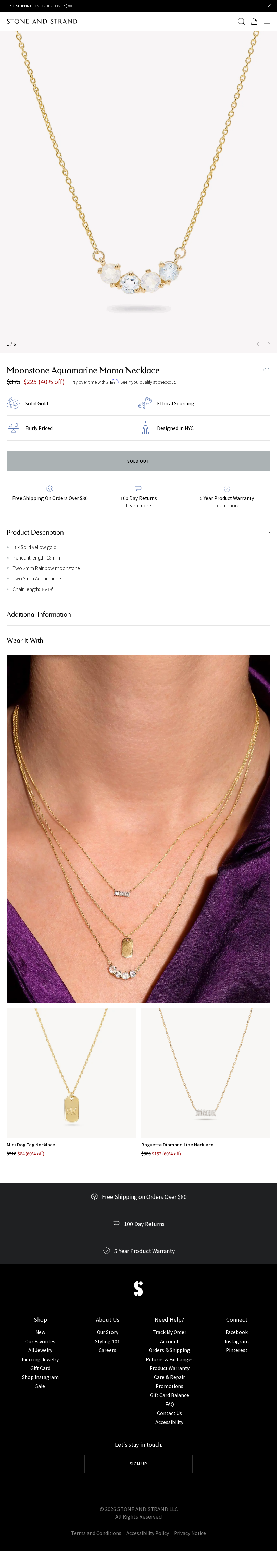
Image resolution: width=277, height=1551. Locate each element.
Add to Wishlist (267, 371)
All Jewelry (40, 1350)
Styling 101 (107, 1341)
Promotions (169, 1386)
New (40, 1332)
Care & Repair (169, 1377)
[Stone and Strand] (42, 21)
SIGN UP (139, 1463)
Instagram (237, 1341)
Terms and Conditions (96, 1533)
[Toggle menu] (269, 21)
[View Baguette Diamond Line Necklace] (206, 1073)
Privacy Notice (190, 1533)
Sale (40, 1386)
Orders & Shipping (169, 1350)
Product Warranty (170, 1368)
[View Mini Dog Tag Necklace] (71, 1073)
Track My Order (169, 1332)
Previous (256, 344)
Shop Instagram (40, 1377)
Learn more (138, 505)
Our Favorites (40, 1341)
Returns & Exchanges (170, 1359)
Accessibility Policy (147, 1533)
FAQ (169, 1404)
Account (169, 1341)
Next (270, 344)
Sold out (138, 461)
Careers (107, 1350)
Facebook (237, 1332)
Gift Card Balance (169, 1395)
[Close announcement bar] (269, 6)
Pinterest (236, 1350)
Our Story (107, 1332)
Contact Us (169, 1413)
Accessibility (169, 1422)
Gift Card (40, 1368)
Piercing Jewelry (40, 1359)
